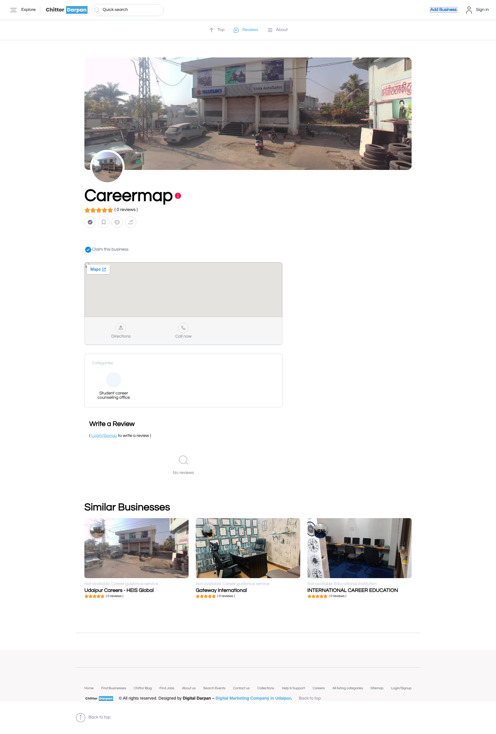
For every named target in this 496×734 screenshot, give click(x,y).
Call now (183, 336)
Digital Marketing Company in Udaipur (253, 698)
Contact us (241, 688)
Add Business (444, 10)
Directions (121, 336)
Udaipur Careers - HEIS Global (119, 590)
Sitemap (377, 688)
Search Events (214, 688)
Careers (319, 688)
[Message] (117, 222)
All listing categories (347, 688)
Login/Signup (401, 688)
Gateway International (221, 590)
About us (189, 688)
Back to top (310, 698)
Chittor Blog (143, 688)
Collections (265, 688)
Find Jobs (166, 688)
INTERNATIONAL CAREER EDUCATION (352, 590)
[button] (90, 222)
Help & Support (293, 688)
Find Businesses (113, 688)
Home (89, 688)
